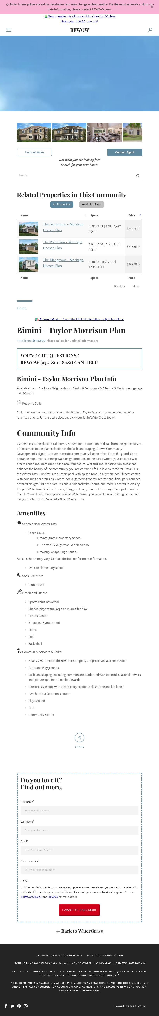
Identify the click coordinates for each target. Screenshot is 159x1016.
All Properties (62, 204)
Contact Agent (124, 152)
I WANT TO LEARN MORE (79, 910)
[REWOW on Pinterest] (19, 1005)
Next (136, 286)
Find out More (34, 152)
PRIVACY (53, 897)
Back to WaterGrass (81, 931)
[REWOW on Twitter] (12, 1005)
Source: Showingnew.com (105, 955)
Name (24, 215)
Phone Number (30, 861)
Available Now (91, 204)
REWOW (79, 30)
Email (24, 841)
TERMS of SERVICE (31, 897)
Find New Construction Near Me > (58, 955)
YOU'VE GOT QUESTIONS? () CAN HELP (59, 358)
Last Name (27, 821)
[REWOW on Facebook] (6, 1005)
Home (22, 308)
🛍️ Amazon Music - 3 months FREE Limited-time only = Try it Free (79, 319)
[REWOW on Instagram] (26, 1005)
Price (131, 215)
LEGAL (25, 881)
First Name (27, 802)
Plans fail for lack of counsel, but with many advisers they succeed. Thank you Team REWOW (79, 963)
